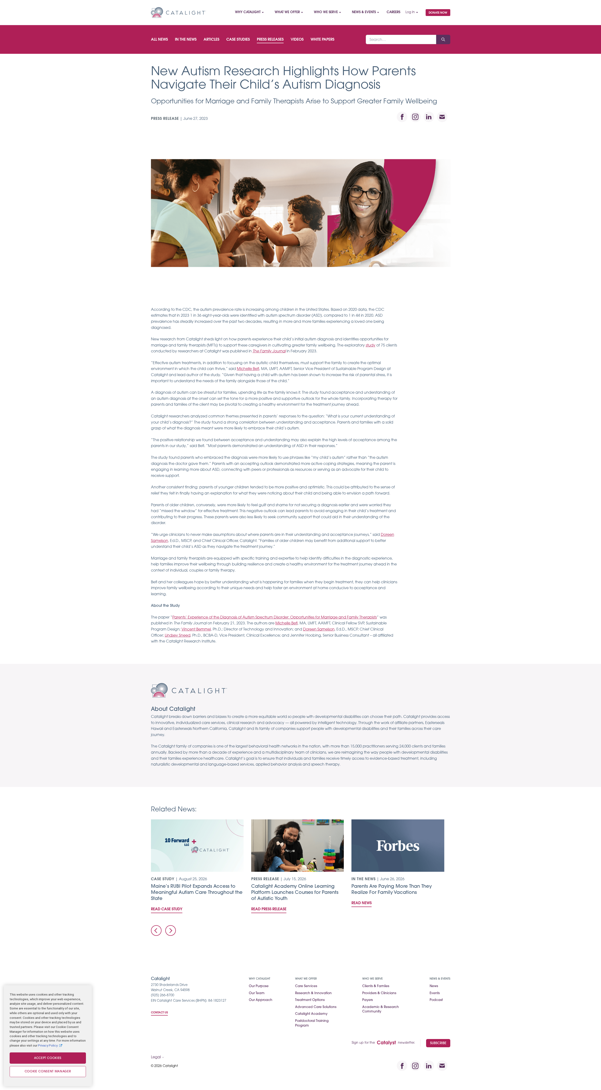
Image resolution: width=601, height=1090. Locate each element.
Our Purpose (259, 986)
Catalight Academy (311, 1014)
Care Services (306, 986)
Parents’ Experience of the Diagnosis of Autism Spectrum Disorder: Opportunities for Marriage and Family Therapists (274, 617)
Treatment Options (310, 1000)
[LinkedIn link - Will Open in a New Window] (429, 117)
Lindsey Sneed (177, 636)
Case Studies (238, 40)
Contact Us (159, 1012)
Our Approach (260, 1000)
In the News (185, 40)
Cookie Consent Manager (48, 1071)
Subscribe (438, 1043)
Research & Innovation (313, 993)
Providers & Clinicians (379, 993)
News (434, 986)
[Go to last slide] (156, 930)
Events (435, 993)
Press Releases (270, 40)
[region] (48, 1035)
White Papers (322, 40)
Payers (367, 1000)
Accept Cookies (48, 1058)
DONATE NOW (438, 13)
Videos (297, 40)
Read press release (268, 909)
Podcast (436, 1000)
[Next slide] (170, 930)
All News (159, 40)
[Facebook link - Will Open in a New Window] (402, 117)
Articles (211, 40)
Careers (393, 12)
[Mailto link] (442, 117)
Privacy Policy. (48, 1045)
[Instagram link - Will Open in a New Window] (415, 117)
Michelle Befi (248, 369)
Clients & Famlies (375, 986)
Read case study (166, 909)
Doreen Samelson (319, 629)
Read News (361, 903)
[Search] (443, 39)
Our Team (257, 993)
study (370, 345)
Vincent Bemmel (196, 629)
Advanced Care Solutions (315, 1007)
